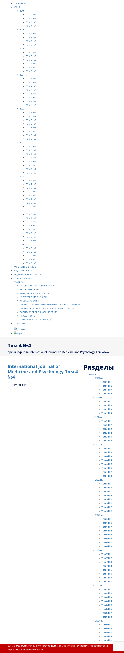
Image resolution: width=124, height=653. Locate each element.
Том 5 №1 (31, 112)
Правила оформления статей (37, 285)
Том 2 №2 (31, 37)
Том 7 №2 (31, 184)
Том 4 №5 (31, 93)
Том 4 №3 (31, 86)
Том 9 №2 (31, 251)
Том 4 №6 (31, 97)
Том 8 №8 (31, 240)
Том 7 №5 (31, 195)
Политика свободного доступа (38, 312)
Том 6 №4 (31, 157)
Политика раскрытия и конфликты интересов (47, 308)
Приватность (27, 315)
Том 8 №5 (31, 229)
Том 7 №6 (31, 199)
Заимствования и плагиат (35, 293)
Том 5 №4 (31, 123)
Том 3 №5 (31, 67)
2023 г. (23, 142)
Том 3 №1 (31, 52)
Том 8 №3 (31, 221)
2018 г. (99, 377)
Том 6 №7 (31, 169)
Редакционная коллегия (28, 274)
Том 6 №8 (31, 172)
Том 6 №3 (31, 154)
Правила (19, 282)
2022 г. (23, 108)
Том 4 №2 (31, 82)
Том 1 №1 (31, 14)
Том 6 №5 (31, 161)
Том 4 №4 (31, 90)
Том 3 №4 (31, 63)
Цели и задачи (22, 278)
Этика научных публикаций (36, 319)
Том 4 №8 (31, 105)
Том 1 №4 (31, 26)
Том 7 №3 (31, 187)
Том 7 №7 (31, 203)
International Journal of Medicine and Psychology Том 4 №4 (43, 371)
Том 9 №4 (31, 259)
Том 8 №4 (31, 225)
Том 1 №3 (31, 22)
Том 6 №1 (31, 146)
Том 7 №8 (31, 206)
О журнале (20, 3)
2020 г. (23, 48)
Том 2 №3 (31, 41)
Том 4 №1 (31, 78)
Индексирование (30, 300)
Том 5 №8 (31, 138)
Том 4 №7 (31, 101)
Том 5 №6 (31, 131)
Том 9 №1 (31, 248)
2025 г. (23, 210)
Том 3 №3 (31, 59)
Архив (17, 7)
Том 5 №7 (31, 135)
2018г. (23, 10)
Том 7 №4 (31, 191)
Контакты (19, 323)
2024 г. (23, 176)
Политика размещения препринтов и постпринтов (50, 304)
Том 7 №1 (31, 180)
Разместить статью (25, 267)
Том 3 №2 (31, 56)
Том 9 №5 (31, 263)
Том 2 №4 (31, 44)
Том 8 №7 (31, 236)
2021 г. (23, 74)
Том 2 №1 (31, 33)
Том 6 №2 (31, 150)
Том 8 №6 (31, 233)
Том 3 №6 (31, 71)
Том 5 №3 (31, 120)
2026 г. (23, 244)
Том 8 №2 (31, 218)
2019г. (23, 29)
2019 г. (99, 397)
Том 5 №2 (31, 116)
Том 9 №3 (31, 255)
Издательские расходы (33, 297)
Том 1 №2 (31, 18)
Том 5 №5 (31, 127)
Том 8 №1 (31, 214)
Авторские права (30, 289)
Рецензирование (23, 270)
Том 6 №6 (31, 165)
